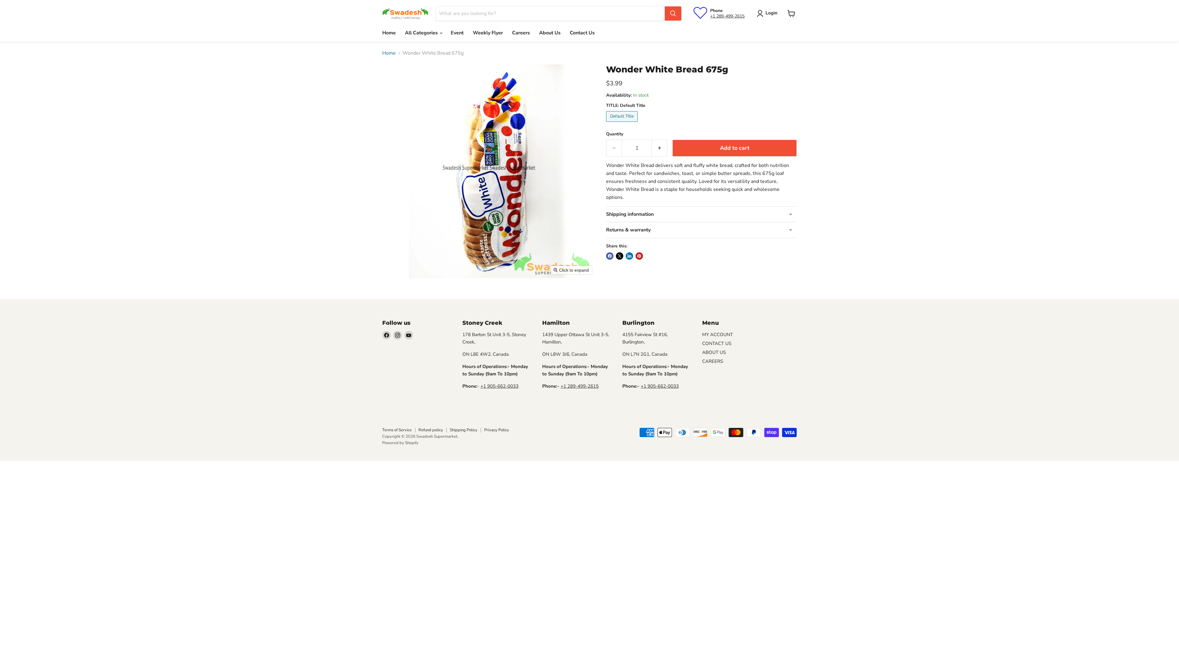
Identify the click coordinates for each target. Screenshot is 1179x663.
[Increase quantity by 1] (659, 148)
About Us (550, 32)
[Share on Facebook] (609, 256)
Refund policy (430, 430)
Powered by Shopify (400, 443)
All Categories (422, 32)
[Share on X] (619, 256)
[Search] (673, 13)
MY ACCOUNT (717, 335)
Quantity (614, 134)
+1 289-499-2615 (727, 16)
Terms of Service (397, 430)
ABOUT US (714, 352)
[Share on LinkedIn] (629, 256)
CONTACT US (716, 343)
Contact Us (582, 32)
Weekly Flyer (488, 32)
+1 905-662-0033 (500, 386)
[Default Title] (622, 123)
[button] (768, 13)
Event (457, 32)
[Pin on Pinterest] (639, 256)
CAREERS (712, 361)
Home (389, 32)
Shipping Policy (463, 430)
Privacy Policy (496, 430)
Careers (521, 32)
